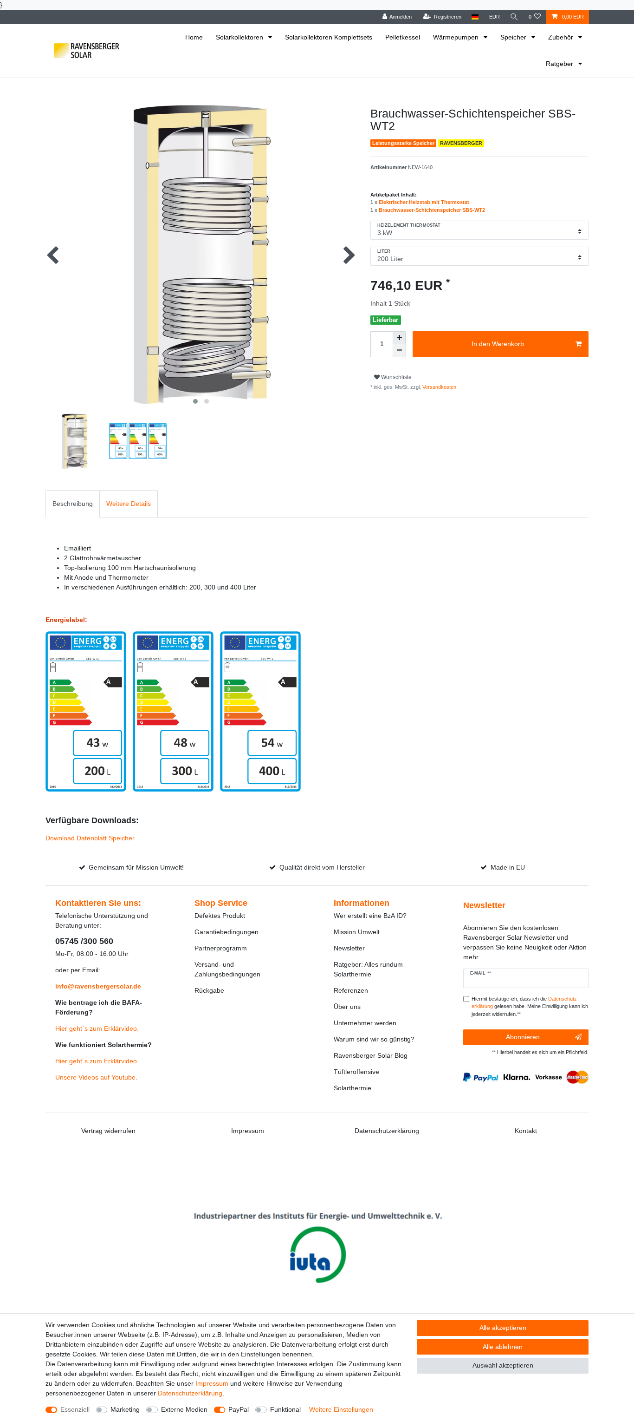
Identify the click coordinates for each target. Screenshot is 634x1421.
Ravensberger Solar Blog (371, 1055)
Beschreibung (72, 503)
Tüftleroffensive (356, 1071)
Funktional (285, 1409)
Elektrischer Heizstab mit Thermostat (424, 202)
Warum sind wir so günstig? (374, 1039)
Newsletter (349, 948)
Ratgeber (560, 63)
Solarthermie (352, 1088)
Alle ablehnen (503, 1346)
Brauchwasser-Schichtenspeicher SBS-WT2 (432, 210)
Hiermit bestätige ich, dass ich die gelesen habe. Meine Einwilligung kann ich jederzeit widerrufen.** (530, 1006)
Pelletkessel (402, 37)
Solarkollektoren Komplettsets (328, 37)
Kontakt (526, 1130)
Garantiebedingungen (226, 932)
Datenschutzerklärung (387, 1130)
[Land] (475, 17)
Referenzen (351, 990)
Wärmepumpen (456, 37)
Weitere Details (128, 503)
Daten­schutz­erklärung (190, 1393)
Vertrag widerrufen (108, 1130)
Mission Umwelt (357, 932)
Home (194, 37)
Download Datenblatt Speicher (90, 838)
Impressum (247, 1130)
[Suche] (514, 17)
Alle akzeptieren (502, 1327)
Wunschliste (396, 377)
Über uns (347, 1006)
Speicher (514, 37)
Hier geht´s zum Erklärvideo (96, 1028)
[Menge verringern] (399, 350)
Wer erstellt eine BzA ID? (370, 915)
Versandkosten (438, 387)
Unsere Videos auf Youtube (95, 1077)
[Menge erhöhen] (399, 337)
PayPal (238, 1409)
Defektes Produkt (219, 915)
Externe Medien (184, 1409)
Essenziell (75, 1409)
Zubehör (561, 37)
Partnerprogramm (220, 948)
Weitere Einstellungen (341, 1409)
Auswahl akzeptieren (502, 1365)
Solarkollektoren (240, 37)
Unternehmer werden (365, 1023)
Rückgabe (209, 990)
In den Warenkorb (498, 343)
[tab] (72, 503)
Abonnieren (523, 1037)
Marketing (125, 1409)
